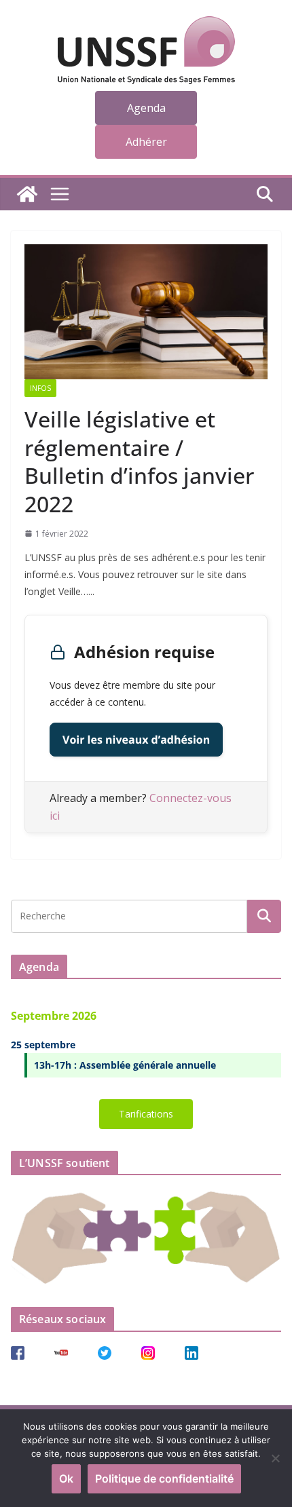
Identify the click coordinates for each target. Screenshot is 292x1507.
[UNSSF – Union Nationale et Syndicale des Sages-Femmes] (27, 194)
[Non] (275, 1458)
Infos (40, 388)
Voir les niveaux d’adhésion (136, 739)
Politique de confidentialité (164, 1478)
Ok (66, 1478)
